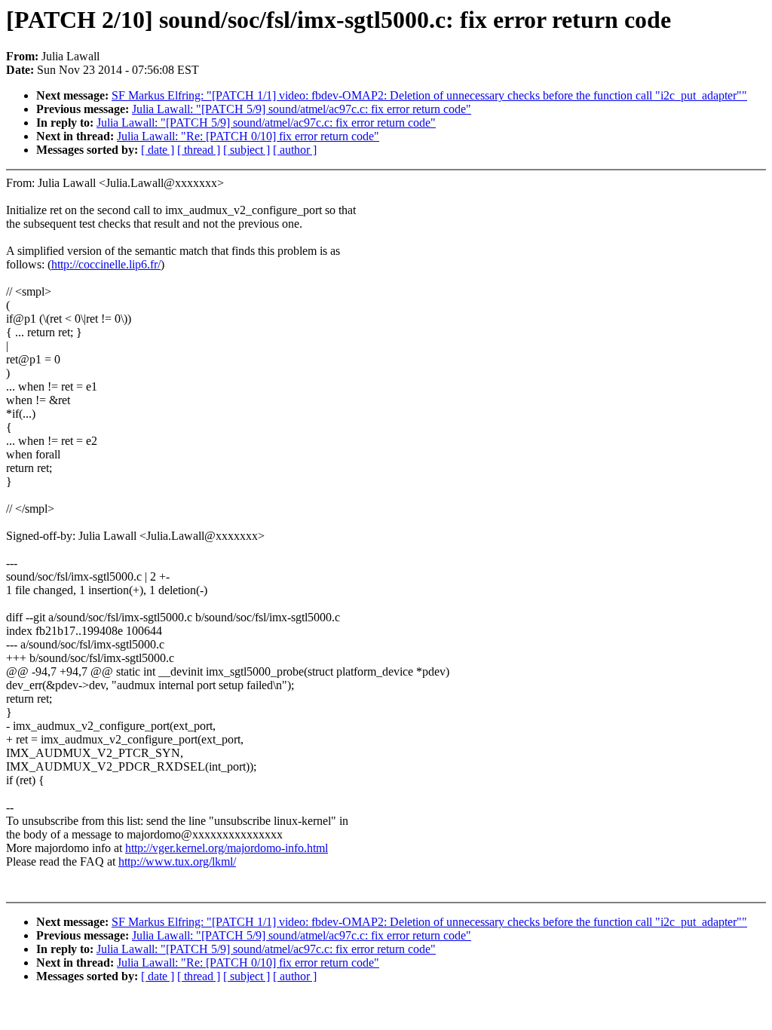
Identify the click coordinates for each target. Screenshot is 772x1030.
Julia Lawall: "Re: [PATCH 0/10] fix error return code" (248, 136)
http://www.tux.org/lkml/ (177, 861)
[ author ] (295, 149)
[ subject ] (246, 149)
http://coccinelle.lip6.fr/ (106, 264)
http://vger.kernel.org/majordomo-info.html (226, 847)
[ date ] (157, 149)
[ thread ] (198, 149)
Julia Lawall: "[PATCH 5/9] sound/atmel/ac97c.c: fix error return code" (301, 109)
